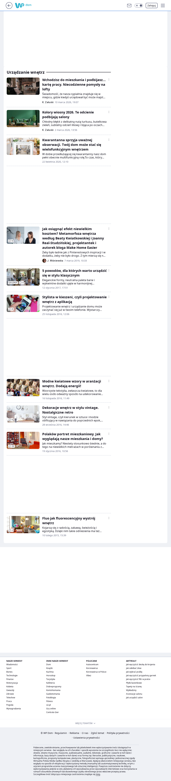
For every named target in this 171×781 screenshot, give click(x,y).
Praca (9, 701)
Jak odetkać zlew (133, 668)
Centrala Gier (52, 712)
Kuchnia (50, 671)
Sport (8, 668)
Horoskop (50, 675)
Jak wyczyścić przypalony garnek (141, 675)
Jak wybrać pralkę (134, 671)
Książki (49, 668)
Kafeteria (50, 682)
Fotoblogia (51, 697)
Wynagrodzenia (13, 708)
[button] (139, 6)
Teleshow (10, 697)
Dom (48, 664)
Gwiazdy (10, 690)
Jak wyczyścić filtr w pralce (138, 679)
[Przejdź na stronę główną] (9, 8)
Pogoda (9, 704)
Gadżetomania (53, 693)
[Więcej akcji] (109, 80)
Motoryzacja (12, 682)
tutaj (98, 774)
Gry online (51, 708)
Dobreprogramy (53, 686)
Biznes (9, 671)
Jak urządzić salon (134, 697)
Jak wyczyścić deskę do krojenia (140, 664)
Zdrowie (10, 693)
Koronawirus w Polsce (96, 671)
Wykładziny (131, 690)
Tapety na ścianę (134, 686)
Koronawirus (92, 668)
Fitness (49, 701)
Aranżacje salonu (134, 693)
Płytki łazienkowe (134, 682)
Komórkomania (53, 690)
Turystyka (50, 679)
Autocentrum (92, 664)
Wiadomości (12, 664)
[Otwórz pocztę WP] (129, 5)
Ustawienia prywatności (86, 737)
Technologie (12, 675)
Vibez (88, 675)
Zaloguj (151, 5)
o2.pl (48, 704)
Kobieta (9, 686)
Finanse (10, 679)
